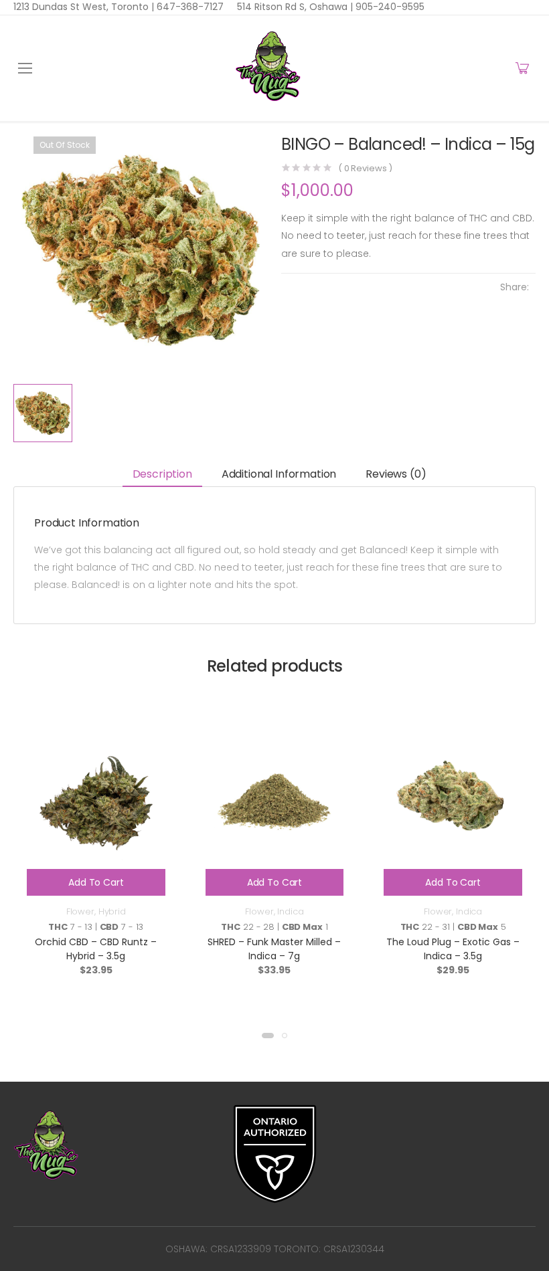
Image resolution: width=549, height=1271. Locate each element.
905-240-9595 (388, 6)
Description (162, 474)
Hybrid (112, 911)
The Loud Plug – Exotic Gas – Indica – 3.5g (453, 949)
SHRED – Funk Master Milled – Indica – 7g (274, 949)
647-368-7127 (189, 6)
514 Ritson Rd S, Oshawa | (295, 6)
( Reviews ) (365, 168)
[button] (268, 1036)
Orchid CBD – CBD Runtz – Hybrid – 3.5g (96, 949)
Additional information (279, 474)
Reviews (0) (396, 474)
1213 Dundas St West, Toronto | (83, 6)
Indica (290, 911)
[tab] (162, 474)
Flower (80, 911)
